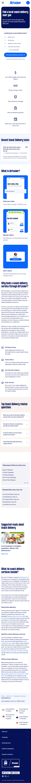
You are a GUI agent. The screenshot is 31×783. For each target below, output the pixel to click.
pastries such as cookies (18, 616)
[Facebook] (3, 776)
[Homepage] (15, 2)
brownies (4, 618)
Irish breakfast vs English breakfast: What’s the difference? (11, 548)
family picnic (24, 577)
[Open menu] (2, 2)
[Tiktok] (8, 776)
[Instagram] (5, 776)
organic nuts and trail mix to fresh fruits (13, 651)
